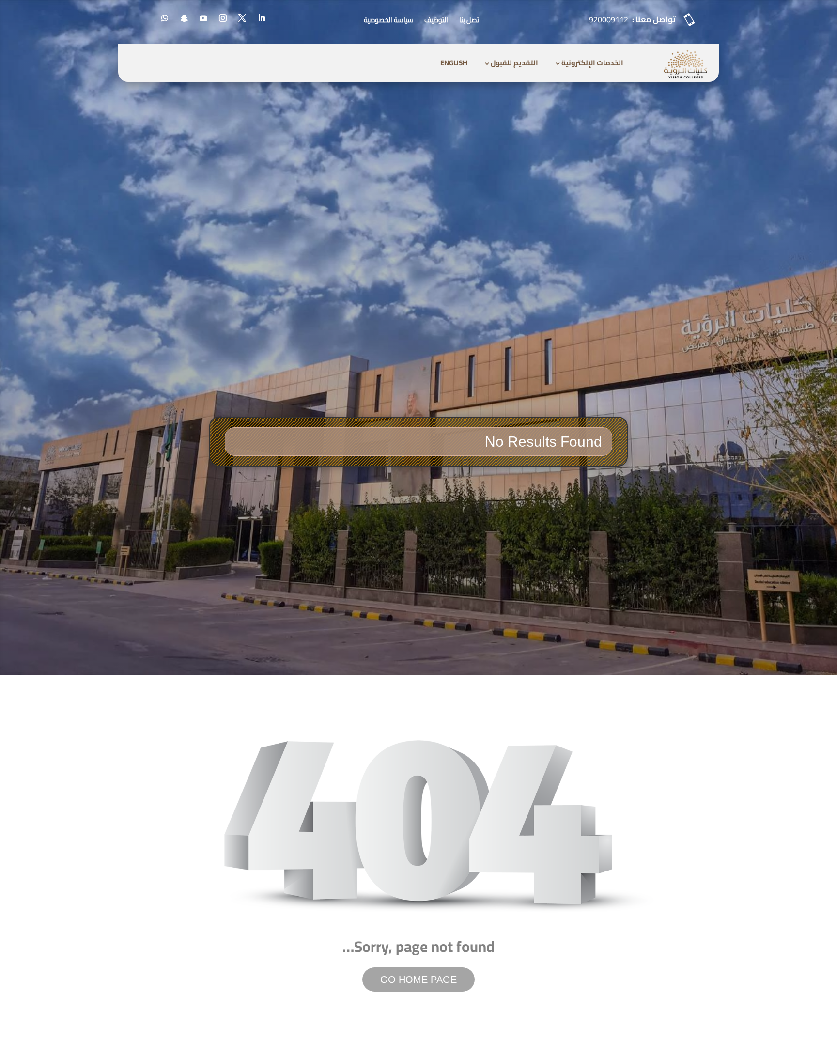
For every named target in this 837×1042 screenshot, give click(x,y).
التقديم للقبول (514, 63)
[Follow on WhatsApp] (164, 18)
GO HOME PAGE (418, 979)
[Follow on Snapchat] (184, 18)
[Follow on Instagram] (223, 18)
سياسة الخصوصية (388, 20)
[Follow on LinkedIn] (261, 18)
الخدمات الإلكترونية (592, 63)
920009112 (608, 19)
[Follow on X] (242, 18)
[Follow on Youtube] (203, 18)
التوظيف (436, 20)
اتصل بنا (470, 20)
